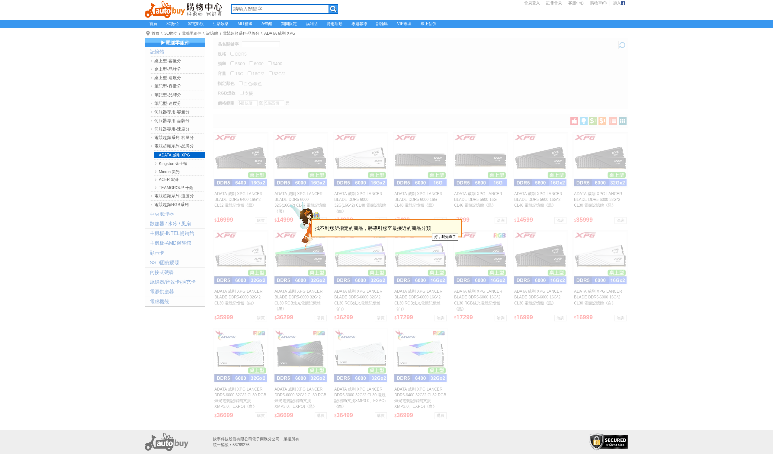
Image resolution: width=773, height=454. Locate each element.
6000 (259, 63)
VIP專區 (404, 23)
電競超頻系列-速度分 (174, 195)
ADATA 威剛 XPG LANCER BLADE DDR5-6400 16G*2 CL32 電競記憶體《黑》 (238, 200)
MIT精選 (245, 23)
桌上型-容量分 (167, 60)
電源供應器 (162, 291)
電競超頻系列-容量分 (174, 137)
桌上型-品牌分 (167, 69)
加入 (617, 3)
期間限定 (289, 23)
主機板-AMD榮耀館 (170, 243)
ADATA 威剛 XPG (279, 33)
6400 (277, 63)
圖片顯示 (623, 121)
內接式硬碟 (162, 272)
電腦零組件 (191, 33)
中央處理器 (162, 214)
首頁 (153, 23)
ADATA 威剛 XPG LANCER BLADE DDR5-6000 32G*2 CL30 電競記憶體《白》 (238, 297)
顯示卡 (157, 253)
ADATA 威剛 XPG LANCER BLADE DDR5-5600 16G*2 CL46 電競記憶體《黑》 (538, 200)
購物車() (598, 3)
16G (239, 73)
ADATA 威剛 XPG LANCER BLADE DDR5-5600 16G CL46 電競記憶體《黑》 (478, 200)
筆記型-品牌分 (167, 94)
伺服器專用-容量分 (172, 111)
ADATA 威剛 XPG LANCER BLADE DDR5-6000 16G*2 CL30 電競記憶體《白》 (598, 297)
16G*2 (258, 73)
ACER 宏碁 (169, 179)
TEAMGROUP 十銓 (176, 187)
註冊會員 (554, 3)
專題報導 (359, 23)
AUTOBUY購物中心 (183, 9)
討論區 (382, 23)
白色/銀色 (253, 83)
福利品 (312, 23)
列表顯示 (613, 121)
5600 (240, 63)
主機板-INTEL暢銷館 (172, 233)
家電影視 (196, 23)
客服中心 (576, 3)
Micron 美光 (169, 171)
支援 (249, 93)
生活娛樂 (221, 23)
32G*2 (280, 73)
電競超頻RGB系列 (171, 204)
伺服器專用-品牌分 (172, 120)
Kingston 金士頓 (173, 163)
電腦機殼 (159, 301)
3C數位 (172, 23)
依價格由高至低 (602, 121)
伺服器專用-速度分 (172, 129)
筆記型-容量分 (167, 86)
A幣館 (266, 23)
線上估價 (428, 23)
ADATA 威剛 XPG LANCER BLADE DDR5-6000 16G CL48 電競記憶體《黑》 (418, 200)
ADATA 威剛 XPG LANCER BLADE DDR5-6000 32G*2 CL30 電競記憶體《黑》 (598, 200)
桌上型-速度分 (167, 77)
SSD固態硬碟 (164, 262)
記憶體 (212, 33)
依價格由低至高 (593, 121)
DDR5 (241, 54)
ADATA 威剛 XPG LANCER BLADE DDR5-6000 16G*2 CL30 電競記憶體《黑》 (538, 297)
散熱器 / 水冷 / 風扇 (170, 223)
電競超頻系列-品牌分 (241, 33)
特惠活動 (334, 23)
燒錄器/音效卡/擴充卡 (173, 282)
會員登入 (532, 3)
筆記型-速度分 (167, 103)
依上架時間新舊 (584, 121)
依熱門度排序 (574, 121)
